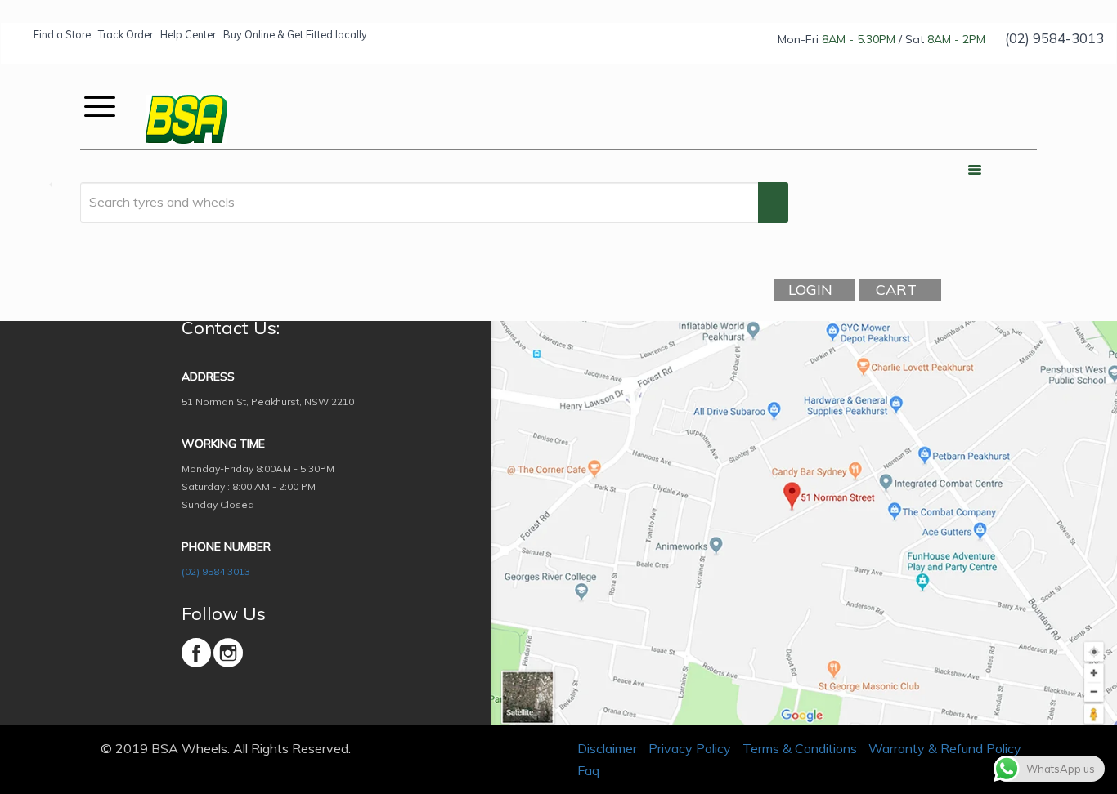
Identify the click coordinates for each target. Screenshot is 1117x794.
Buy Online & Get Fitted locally (295, 34)
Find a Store (62, 34)
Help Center (188, 34)
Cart (896, 289)
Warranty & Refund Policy (944, 748)
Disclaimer (607, 748)
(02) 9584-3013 (1054, 38)
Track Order (125, 34)
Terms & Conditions (799, 748)
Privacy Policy (689, 748)
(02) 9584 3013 (216, 571)
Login (810, 289)
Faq (588, 770)
